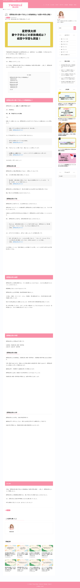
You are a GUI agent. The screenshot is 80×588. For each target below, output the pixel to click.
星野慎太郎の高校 (13, 86)
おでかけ (64, 44)
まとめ (11, 89)
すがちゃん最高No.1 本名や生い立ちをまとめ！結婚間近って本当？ (68, 74)
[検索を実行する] (75, 28)
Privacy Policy (35, 584)
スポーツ (65, 51)
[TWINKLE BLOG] (15, 5)
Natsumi (11, 531)
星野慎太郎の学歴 (14, 84)
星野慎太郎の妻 (13, 78)
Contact (49, 584)
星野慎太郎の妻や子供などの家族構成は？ (19, 77)
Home (30, 584)
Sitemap (45, 584)
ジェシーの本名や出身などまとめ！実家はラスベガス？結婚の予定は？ (68, 78)
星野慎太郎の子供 (13, 80)
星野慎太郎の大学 (13, 87)
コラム (64, 49)
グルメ (64, 46)
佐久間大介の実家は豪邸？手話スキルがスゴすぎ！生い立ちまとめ (68, 82)
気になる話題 (66, 54)
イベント (65, 38)
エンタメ (8, 17)
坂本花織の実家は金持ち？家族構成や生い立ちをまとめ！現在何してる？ (68, 66)
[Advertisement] (29, 261)
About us (40, 584)
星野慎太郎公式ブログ (18, 130)
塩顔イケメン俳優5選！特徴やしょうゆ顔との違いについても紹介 (68, 71)
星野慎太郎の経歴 (14, 82)
